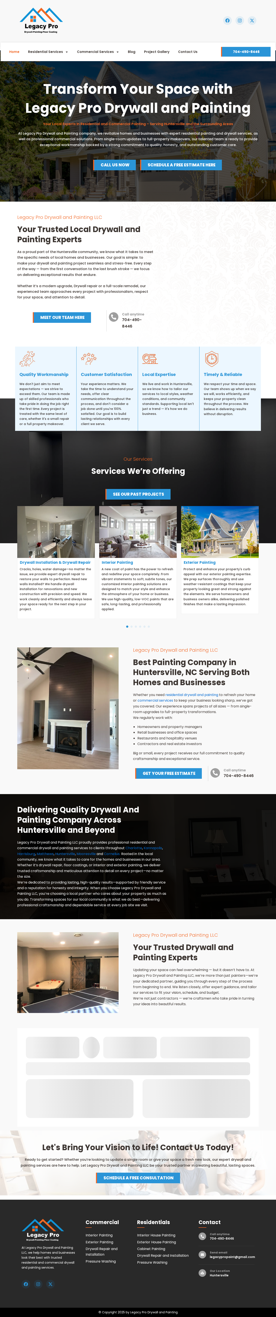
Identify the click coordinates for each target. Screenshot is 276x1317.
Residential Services (82, 35)
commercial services (155, 700)
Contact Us (55, 45)
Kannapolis (153, 848)
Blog (168, 35)
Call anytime (133, 314)
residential (174, 694)
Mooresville (86, 853)
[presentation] (127, 626)
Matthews (45, 853)
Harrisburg (26, 853)
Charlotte (133, 848)
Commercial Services (132, 35)
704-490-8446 (239, 775)
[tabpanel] (56, 562)
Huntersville (65, 853)
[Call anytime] (113, 317)
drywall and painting (200, 694)
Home (51, 35)
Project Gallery (193, 35)
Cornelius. (112, 853)
